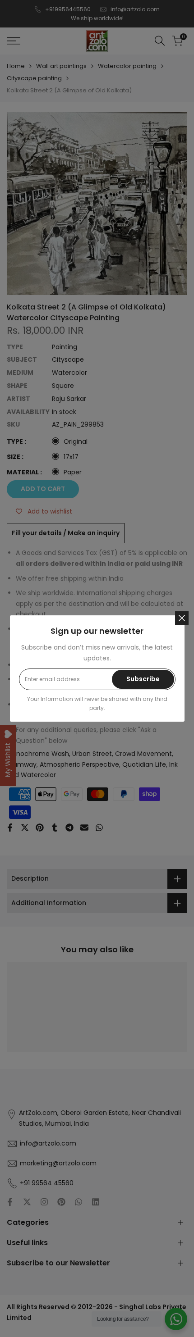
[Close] (182, 618)
